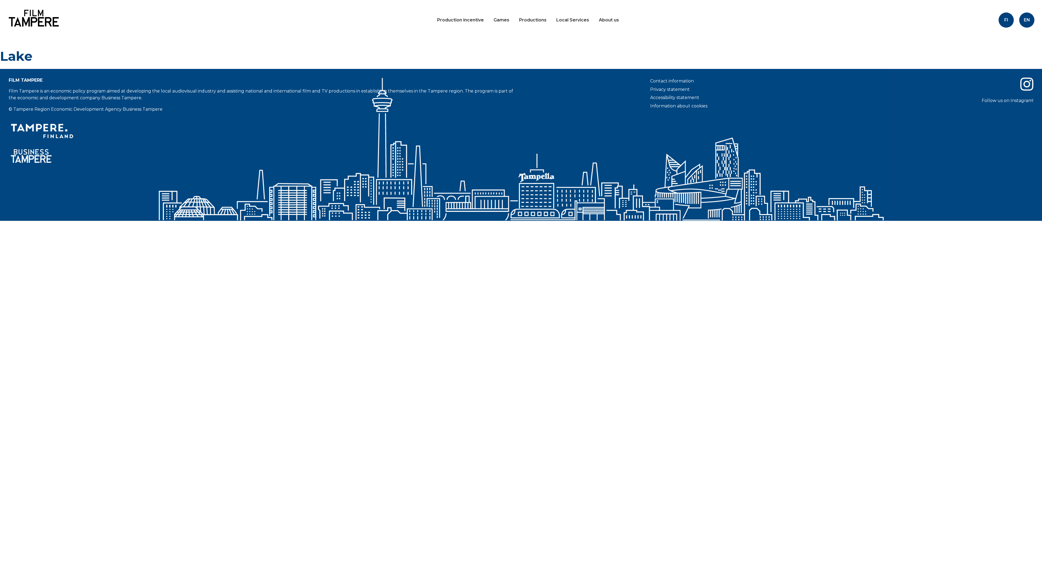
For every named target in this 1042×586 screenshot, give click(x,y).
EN (1027, 20)
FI (1006, 20)
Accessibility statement (674, 97)
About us (609, 20)
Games (501, 20)
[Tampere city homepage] (263, 131)
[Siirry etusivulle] (32, 31)
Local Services (572, 20)
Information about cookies (678, 106)
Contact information (672, 81)
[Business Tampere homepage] (263, 156)
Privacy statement (670, 89)
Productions (533, 20)
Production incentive (460, 20)
